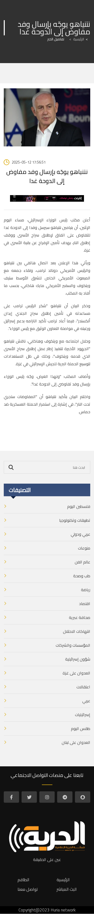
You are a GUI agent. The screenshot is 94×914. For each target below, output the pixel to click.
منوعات (84, 548)
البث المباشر (67, 889)
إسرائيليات (82, 714)
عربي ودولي (80, 534)
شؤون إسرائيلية (77, 659)
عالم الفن (82, 562)
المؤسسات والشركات (73, 645)
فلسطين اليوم (78, 506)
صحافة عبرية (79, 617)
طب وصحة (81, 576)
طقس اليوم (80, 728)
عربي (86, 700)
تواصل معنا (28, 889)
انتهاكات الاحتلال (76, 631)
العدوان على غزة (76, 673)
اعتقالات (83, 687)
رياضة (85, 589)
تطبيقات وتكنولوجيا (74, 520)
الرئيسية (76, 39)
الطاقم (23, 879)
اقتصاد (84, 603)
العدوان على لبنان (76, 742)
